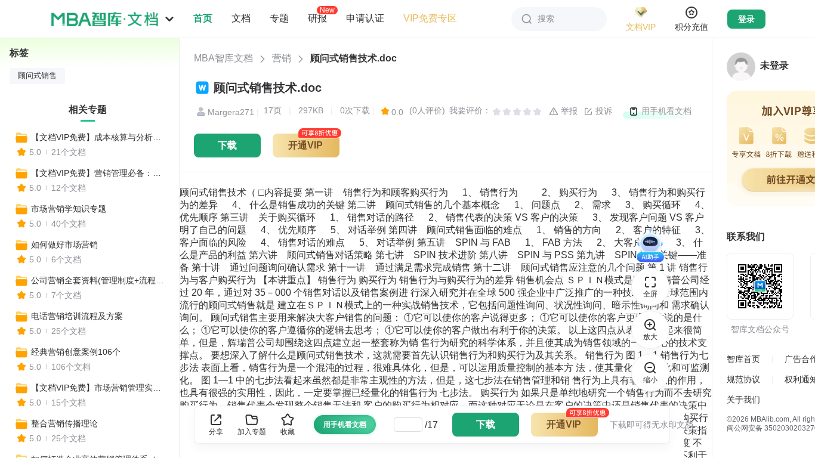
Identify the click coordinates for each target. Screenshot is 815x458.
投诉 (602, 111)
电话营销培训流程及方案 (77, 316)
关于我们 (743, 399)
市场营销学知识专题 (68, 208)
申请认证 (365, 18)
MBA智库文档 (223, 58)
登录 (746, 19)
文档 (241, 18)
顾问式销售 (37, 76)
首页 (202, 18)
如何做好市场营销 (64, 244)
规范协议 (743, 379)
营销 (281, 58)
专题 (279, 18)
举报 (568, 111)
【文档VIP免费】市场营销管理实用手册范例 (99, 387)
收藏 (287, 432)
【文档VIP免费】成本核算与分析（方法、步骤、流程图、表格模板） (99, 137)
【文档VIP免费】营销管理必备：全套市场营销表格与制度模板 (99, 173)
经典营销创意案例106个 (76, 352)
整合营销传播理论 (64, 423)
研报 (317, 18)
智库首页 (743, 359)
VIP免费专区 (430, 18)
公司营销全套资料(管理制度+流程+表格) (99, 280)
